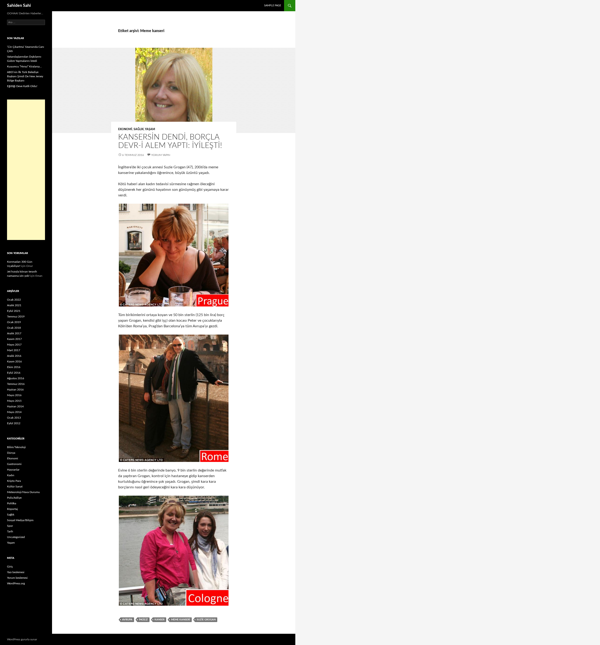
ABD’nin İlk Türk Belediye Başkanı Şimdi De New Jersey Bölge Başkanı (25, 76)
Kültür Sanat (14, 486)
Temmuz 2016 (16, 384)
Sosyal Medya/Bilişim (20, 520)
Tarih (10, 531)
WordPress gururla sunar (22, 639)
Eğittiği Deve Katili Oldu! (22, 86)
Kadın (10, 475)
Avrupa (127, 619)
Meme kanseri (180, 619)
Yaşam (150, 129)
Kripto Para (14, 480)
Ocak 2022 (14, 299)
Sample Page (272, 5)
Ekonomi (125, 129)
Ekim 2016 (13, 367)
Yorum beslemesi (17, 577)
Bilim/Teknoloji (16, 447)
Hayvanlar (13, 469)
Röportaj (12, 509)
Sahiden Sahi (19, 6)
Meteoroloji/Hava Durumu (23, 492)
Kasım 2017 (14, 339)
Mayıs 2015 (14, 400)
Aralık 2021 (14, 305)
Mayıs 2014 (14, 412)
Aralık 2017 (14, 333)
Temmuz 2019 (16, 316)
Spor (10, 525)
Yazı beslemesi (15, 572)
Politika (11, 503)
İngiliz (143, 619)
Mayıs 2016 (14, 395)
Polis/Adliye (14, 497)
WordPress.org (16, 583)
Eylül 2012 (13, 423)
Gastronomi (14, 464)
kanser (159, 619)
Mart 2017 (13, 350)
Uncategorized (16, 537)
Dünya (11, 452)
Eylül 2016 (13, 372)
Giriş (10, 566)
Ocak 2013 (14, 417)
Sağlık (139, 129)
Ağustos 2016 (15, 378)
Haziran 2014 (15, 406)
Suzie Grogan (206, 619)
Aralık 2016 (14, 355)
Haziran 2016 (15, 389)
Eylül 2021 (13, 311)
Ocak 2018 (14, 327)
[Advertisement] (26, 170)
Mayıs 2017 (14, 344)
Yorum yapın (160, 155)
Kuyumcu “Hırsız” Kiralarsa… (24, 66)
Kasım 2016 (14, 361)
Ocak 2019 (14, 322)
